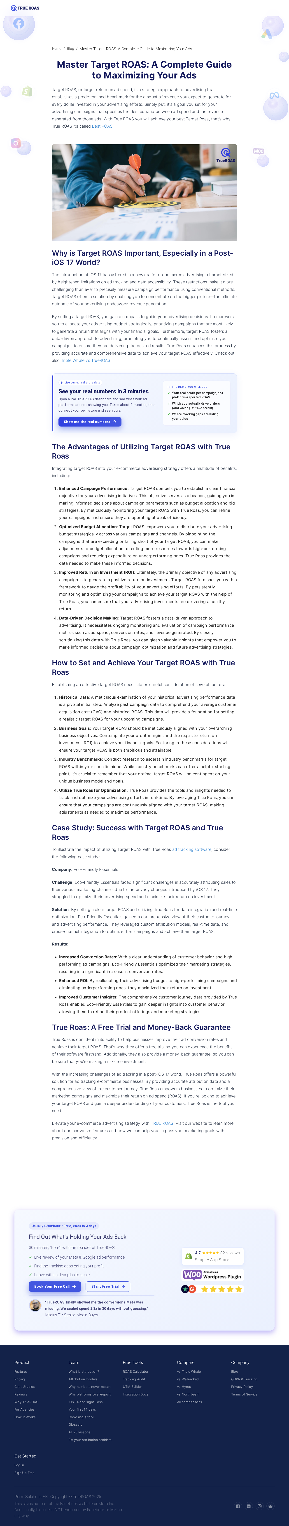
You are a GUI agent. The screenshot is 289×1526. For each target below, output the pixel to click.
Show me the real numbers (87, 422)
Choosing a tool (81, 1417)
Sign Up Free (24, 1473)
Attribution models (83, 1379)
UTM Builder (132, 1386)
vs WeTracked (188, 1379)
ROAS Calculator (135, 1371)
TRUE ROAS (162, 1123)
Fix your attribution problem (90, 1440)
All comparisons (189, 1402)
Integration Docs (136, 1394)
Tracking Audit (134, 1379)
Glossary (76, 1424)
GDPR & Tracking (244, 1379)
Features (21, 1371)
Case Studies (24, 1386)
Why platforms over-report (90, 1394)
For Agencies (24, 1409)
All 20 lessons (80, 1432)
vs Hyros (184, 1386)
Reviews (20, 1394)
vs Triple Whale (189, 1371)
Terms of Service (244, 1394)
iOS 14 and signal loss (86, 1402)
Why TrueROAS (26, 1402)
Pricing (19, 1379)
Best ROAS (102, 126)
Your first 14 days (82, 1409)
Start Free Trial (105, 1286)
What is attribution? (84, 1371)
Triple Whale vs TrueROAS (85, 360)
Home (57, 48)
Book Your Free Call (52, 1286)
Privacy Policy (242, 1386)
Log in (19, 1465)
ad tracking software (191, 849)
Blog (70, 48)
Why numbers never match (90, 1386)
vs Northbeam (188, 1394)
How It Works (25, 1417)
